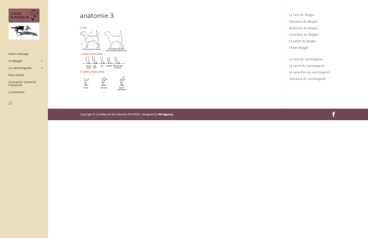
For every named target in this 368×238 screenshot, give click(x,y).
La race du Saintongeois (306, 59)
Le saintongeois (20, 68)
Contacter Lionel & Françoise (22, 84)
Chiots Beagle (298, 48)
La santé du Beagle (302, 41)
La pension (16, 92)
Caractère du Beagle (303, 34)
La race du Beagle (301, 15)
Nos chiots (16, 75)
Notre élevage (19, 54)
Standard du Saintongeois (307, 79)
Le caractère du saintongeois (309, 72)
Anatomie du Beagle (303, 28)
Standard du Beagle (303, 21)
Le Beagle (15, 61)
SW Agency (165, 114)
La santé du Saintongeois (307, 66)
